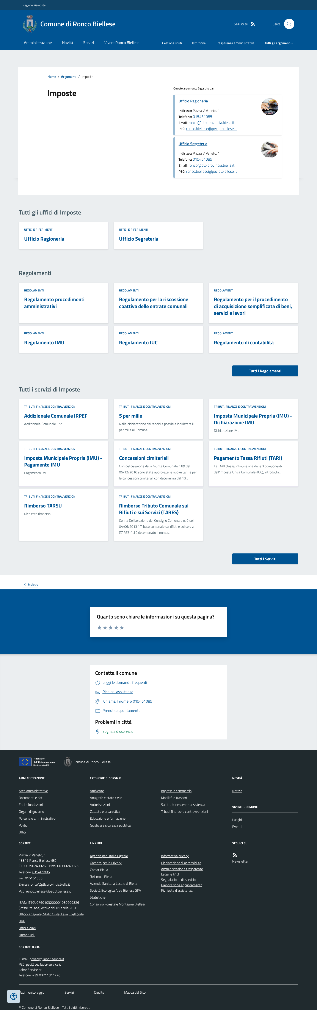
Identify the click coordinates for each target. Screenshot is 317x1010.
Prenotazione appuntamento (181, 885)
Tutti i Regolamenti (265, 371)
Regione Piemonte (34, 5)
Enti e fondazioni (31, 804)
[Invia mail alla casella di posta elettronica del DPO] (47, 959)
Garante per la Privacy (106, 862)
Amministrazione (38, 42)
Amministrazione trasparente (182, 868)
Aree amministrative (33, 790)
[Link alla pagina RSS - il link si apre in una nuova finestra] (252, 24)
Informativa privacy (175, 855)
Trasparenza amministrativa (235, 43)
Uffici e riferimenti (38, 229)
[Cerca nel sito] (287, 24)
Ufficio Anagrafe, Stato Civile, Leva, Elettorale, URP (51, 917)
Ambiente (97, 790)
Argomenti (69, 76)
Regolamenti (34, 290)
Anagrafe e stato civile (106, 797)
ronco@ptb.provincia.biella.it (211, 122)
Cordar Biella (99, 869)
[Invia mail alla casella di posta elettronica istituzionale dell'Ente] (50, 884)
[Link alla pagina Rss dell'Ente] (234, 855)
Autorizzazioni (100, 804)
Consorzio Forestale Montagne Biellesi (117, 904)
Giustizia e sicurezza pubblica (110, 825)
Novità (67, 42)
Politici (23, 825)
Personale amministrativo (37, 818)
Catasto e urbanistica (105, 811)
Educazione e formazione (108, 818)
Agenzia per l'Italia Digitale (109, 855)
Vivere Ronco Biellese (121, 42)
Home (51, 76)
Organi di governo (31, 811)
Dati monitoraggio (31, 992)
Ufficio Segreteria (193, 144)
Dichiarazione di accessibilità (181, 862)
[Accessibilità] (13, 996)
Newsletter (240, 861)
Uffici (22, 832)
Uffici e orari (27, 927)
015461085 (202, 116)
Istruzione (199, 43)
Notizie (237, 790)
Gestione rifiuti (172, 43)
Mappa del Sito (135, 992)
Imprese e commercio (176, 790)
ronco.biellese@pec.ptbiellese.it (211, 129)
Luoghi (237, 819)
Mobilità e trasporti (174, 797)
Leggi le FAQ (170, 874)
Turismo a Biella (101, 876)
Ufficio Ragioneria (193, 101)
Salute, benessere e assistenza (183, 804)
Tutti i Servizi (265, 559)
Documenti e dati (31, 797)
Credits (99, 992)
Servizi (88, 42)
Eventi (237, 826)
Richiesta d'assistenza (177, 890)
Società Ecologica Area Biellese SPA (115, 890)
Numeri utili (27, 934)
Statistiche (97, 897)
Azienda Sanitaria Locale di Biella (113, 883)
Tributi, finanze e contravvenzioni (50, 406)
